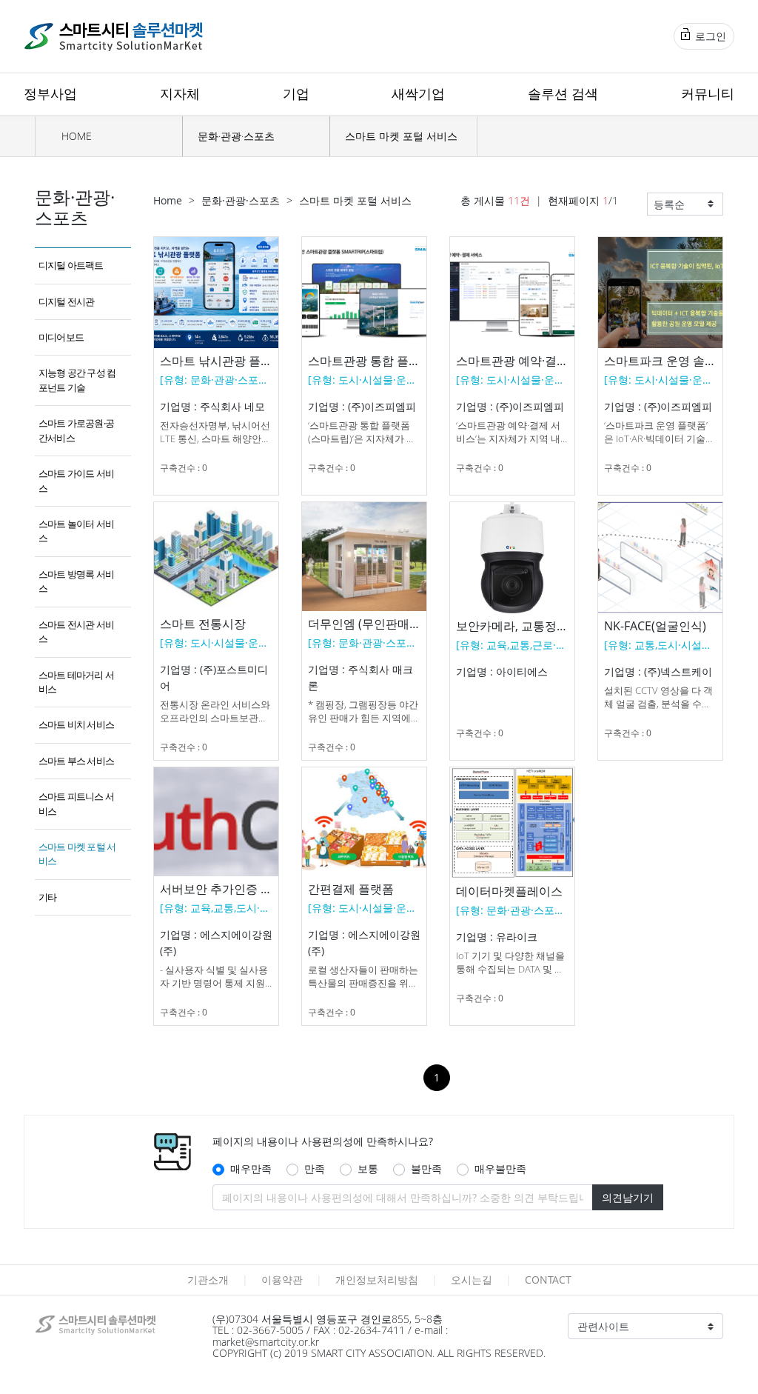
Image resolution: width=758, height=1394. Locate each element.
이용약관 (282, 1280)
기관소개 (208, 1280)
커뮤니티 (707, 93)
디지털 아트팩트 (71, 265)
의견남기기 (628, 1197)
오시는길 (471, 1280)
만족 (314, 1168)
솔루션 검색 (563, 93)
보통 (368, 1168)
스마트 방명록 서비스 (76, 581)
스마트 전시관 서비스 (76, 631)
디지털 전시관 (66, 301)
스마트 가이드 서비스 (76, 480)
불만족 (426, 1168)
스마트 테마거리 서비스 (76, 682)
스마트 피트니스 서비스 (76, 803)
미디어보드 (61, 337)
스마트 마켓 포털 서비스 (401, 136)
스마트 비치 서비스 (76, 724)
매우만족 (251, 1168)
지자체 (180, 93)
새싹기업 (418, 93)
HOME (75, 136)
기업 (296, 93)
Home (167, 200)
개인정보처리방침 (376, 1280)
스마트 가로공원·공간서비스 (76, 430)
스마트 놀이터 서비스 (76, 530)
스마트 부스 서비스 (76, 760)
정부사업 (50, 93)
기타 (47, 897)
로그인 (709, 36)
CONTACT (548, 1280)
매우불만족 (500, 1168)
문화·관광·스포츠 (236, 136)
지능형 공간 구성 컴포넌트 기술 (76, 379)
